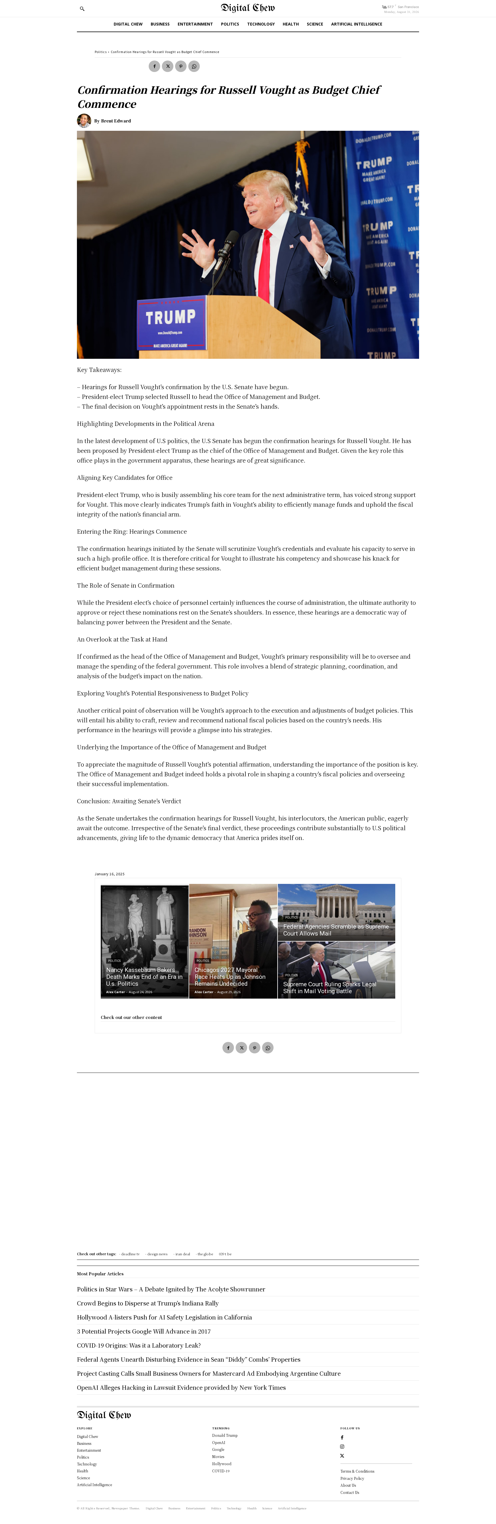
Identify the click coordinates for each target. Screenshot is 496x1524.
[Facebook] (154, 66)
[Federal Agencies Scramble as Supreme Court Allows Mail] (336, 912)
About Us (348, 1485)
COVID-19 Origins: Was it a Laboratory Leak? (139, 1345)
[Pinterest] (181, 66)
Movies (218, 1456)
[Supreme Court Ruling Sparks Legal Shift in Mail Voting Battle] (336, 970)
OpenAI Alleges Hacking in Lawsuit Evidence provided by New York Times (181, 1387)
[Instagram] (342, 1446)
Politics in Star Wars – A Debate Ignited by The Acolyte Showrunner (171, 1289)
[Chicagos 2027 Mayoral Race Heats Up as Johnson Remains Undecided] (233, 941)
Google (218, 1449)
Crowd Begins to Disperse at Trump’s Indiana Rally (148, 1303)
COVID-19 (221, 1470)
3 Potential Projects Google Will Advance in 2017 (144, 1331)
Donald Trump (225, 1435)
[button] (82, 8)
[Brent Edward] (85, 121)
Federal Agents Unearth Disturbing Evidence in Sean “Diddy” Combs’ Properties (189, 1359)
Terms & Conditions (357, 1471)
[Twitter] (167, 66)
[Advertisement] (248, 1164)
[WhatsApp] (194, 66)
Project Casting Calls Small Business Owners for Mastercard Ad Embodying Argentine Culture (209, 1373)
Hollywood (221, 1463)
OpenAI (218, 1442)
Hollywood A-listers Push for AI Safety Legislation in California (164, 1317)
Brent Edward (116, 121)
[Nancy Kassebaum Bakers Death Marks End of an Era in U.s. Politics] (145, 941)
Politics (101, 52)
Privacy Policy (352, 1478)
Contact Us (349, 1492)
